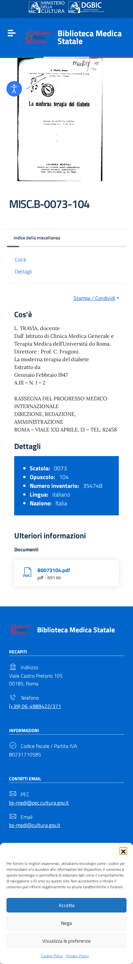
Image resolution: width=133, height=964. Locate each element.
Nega (66, 923)
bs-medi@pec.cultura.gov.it (39, 803)
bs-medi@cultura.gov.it (34, 825)
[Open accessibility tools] (14, 89)
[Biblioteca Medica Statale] (37, 36)
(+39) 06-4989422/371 (35, 706)
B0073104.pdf (53, 570)
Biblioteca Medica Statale (89, 37)
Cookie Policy (52, 956)
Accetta (67, 905)
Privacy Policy (77, 956)
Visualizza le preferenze (66, 941)
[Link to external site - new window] (47, 7)
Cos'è (20, 259)
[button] (123, 851)
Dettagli (23, 271)
